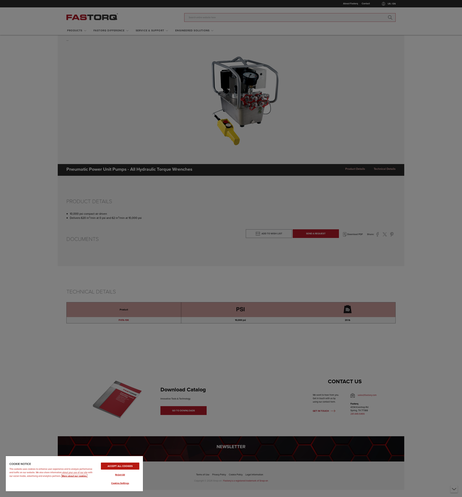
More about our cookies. (74, 476)
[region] (74, 473)
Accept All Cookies (120, 466)
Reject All (120, 474)
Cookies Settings (120, 483)
